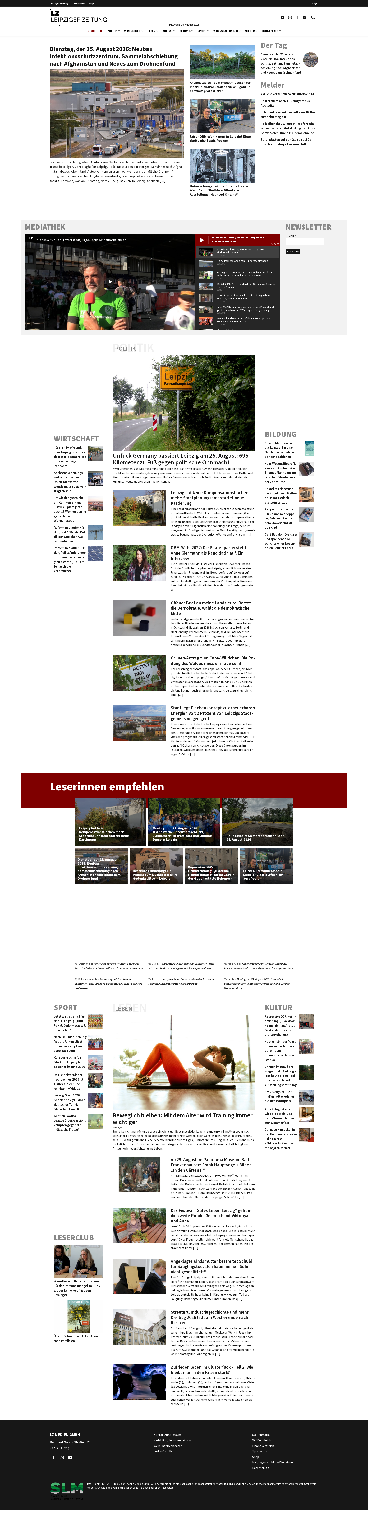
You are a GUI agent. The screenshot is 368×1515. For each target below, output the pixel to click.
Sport (201, 31)
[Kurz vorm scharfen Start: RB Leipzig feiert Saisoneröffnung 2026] (95, 1062)
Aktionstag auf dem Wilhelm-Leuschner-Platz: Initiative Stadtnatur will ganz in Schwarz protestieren (108, 983)
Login (315, 3)
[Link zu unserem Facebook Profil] (297, 17)
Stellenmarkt (78, 3)
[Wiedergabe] (110, 281)
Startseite (95, 31)
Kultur (167, 31)
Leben (151, 31)
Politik (112, 31)
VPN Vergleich (261, 1440)
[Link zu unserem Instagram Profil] (290, 17)
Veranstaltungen (225, 31)
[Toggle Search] (313, 17)
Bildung (185, 31)
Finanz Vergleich (263, 1446)
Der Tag (274, 45)
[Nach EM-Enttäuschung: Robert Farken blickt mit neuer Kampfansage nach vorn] (95, 1044)
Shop (91, 3)
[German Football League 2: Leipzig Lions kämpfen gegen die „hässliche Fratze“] (95, 1123)
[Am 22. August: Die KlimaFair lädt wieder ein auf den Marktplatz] (306, 1097)
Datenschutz (260, 1468)
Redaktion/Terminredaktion (172, 1440)
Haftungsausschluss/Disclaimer (272, 1462)
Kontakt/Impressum (167, 1435)
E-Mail (291, 236)
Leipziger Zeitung (59, 3)
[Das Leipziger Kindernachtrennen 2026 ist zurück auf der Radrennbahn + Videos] (95, 1082)
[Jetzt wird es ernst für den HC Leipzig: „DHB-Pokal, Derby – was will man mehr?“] (95, 1023)
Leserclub (74, 1237)
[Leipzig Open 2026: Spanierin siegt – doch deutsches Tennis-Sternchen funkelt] (95, 1102)
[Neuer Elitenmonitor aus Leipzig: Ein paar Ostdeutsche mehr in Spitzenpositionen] (306, 450)
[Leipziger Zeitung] (78, 17)
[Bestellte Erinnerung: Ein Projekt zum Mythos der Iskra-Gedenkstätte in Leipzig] (306, 496)
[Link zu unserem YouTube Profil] (282, 17)
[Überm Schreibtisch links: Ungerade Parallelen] (78, 1316)
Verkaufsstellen (164, 1451)
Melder (250, 31)
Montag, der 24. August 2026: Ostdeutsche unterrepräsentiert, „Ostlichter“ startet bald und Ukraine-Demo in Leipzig (257, 983)
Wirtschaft (132, 31)
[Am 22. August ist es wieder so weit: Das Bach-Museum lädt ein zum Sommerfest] (306, 1116)
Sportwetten (260, 1451)
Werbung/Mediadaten (168, 1446)
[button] (119, 30)
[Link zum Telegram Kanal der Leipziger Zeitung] (304, 17)
